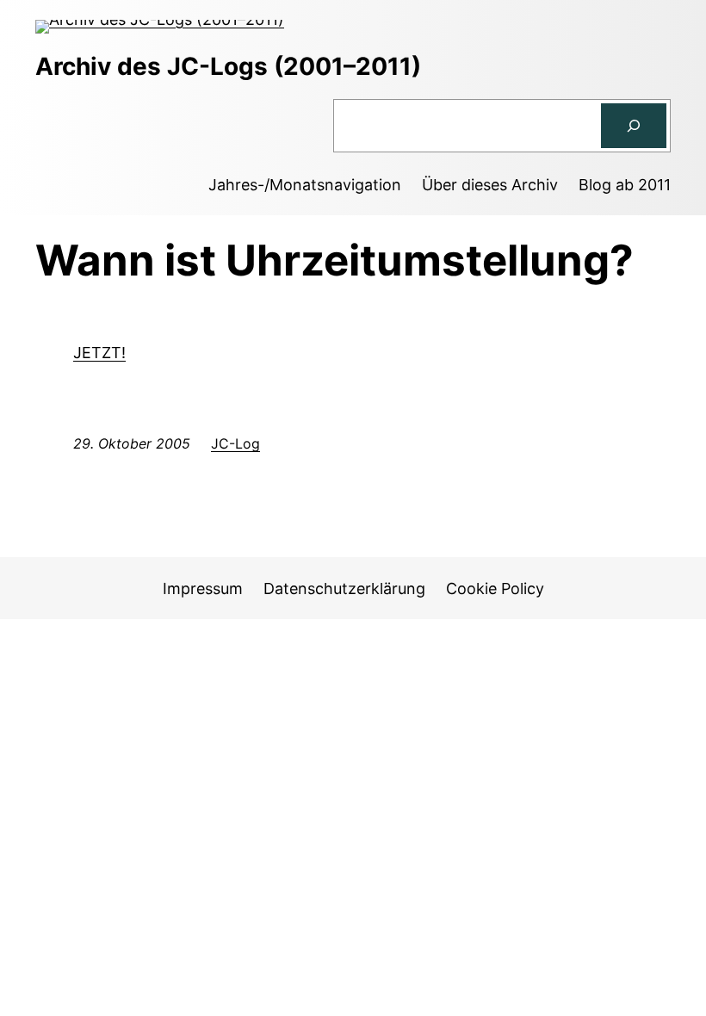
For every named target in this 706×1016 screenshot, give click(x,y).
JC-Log (235, 443)
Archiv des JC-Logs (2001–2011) (228, 66)
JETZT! (99, 353)
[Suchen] (633, 125)
